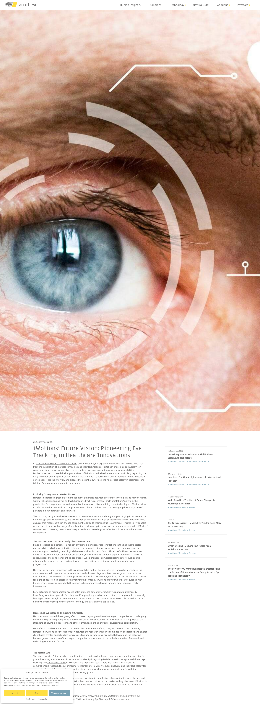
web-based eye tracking (81, 500)
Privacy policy (43, 699)
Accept (15, 693)
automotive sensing (57, 662)
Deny (37, 693)
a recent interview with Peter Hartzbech (56, 463)
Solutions (155, 5)
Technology (177, 5)
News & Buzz (201, 5)
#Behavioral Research (199, 461)
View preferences (59, 693)
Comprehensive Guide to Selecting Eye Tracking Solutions (88, 699)
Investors (242, 5)
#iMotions (172, 461)
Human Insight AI (130, 5)
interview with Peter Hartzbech (53, 656)
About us (222, 5)
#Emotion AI (183, 461)
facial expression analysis (51, 500)
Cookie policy (31, 699)
